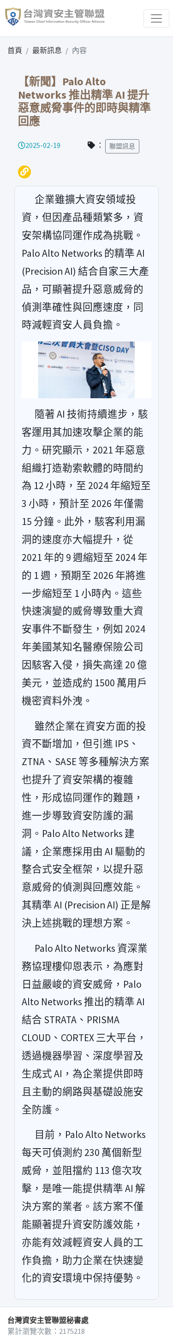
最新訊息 (47, 50)
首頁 (14, 50)
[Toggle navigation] (156, 18)
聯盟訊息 (122, 146)
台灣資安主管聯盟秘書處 (48, 1320)
